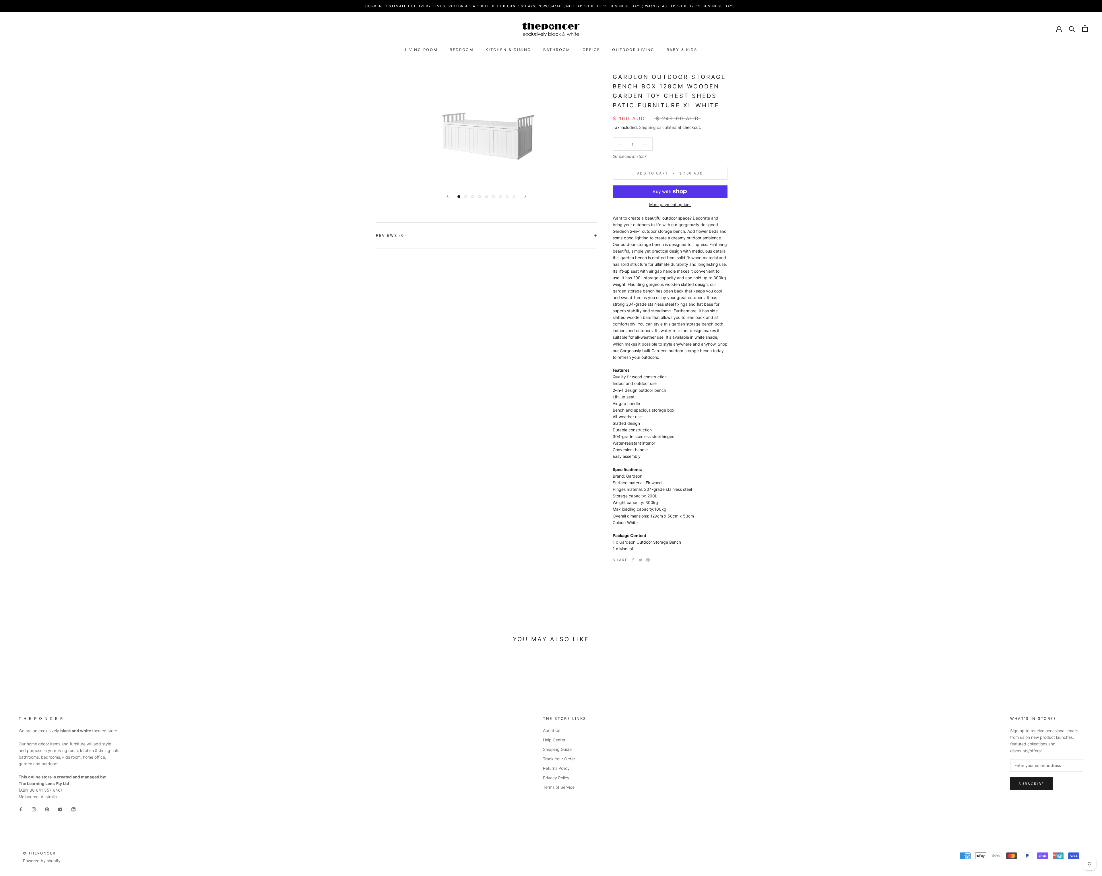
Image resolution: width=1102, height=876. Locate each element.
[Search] (1072, 29)
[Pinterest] (648, 560)
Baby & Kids (682, 49)
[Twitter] (640, 560)
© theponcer (39, 853)
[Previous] (448, 196)
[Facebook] (633, 560)
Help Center (554, 739)
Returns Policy (556, 768)
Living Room (421, 49)
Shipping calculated (657, 127)
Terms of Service (559, 787)
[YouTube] (60, 809)
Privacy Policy (556, 777)
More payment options (670, 204)
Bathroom (557, 49)
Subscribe (1031, 784)
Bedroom (462, 49)
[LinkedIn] (73, 809)
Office (591, 49)
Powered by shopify (42, 860)
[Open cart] (1085, 28)
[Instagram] (34, 809)
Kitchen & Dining (508, 49)
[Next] (525, 196)
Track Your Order (559, 758)
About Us (551, 730)
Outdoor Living (633, 49)
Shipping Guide (557, 749)
